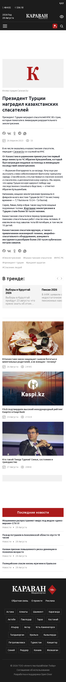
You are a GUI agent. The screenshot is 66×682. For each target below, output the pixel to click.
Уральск (34, 635)
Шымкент (38, 612)
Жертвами (30, 208)
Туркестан (36, 642)
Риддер (24, 650)
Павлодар (26, 619)
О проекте (36, 600)
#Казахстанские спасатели (37, 258)
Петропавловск (17, 642)
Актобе (12, 619)
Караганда (54, 612)
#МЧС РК (58, 258)
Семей (11, 650)
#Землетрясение (11, 258)
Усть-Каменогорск (45, 627)
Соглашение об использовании (33, 670)
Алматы (23, 612)
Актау (27, 627)
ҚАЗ (61, 3)
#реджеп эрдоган (35, 262)
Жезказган (52, 650)
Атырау (15, 627)
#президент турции (13, 262)
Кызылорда (50, 635)
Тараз (40, 619)
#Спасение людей (12, 267)
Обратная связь (20, 600)
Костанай (53, 619)
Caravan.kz (18, 151)
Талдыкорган (17, 635)
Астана (10, 612)
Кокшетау (52, 642)
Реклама (50, 600)
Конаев (37, 650)
